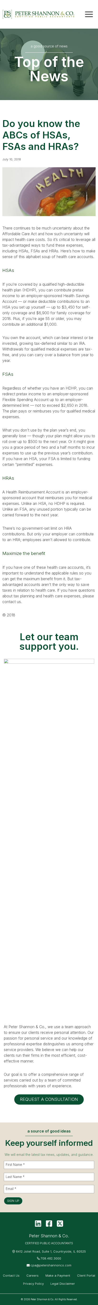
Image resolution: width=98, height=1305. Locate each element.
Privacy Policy (33, 1283)
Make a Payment (57, 1275)
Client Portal (86, 1275)
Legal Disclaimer (62, 1283)
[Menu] (89, 14)
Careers (32, 1275)
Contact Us (11, 1275)
